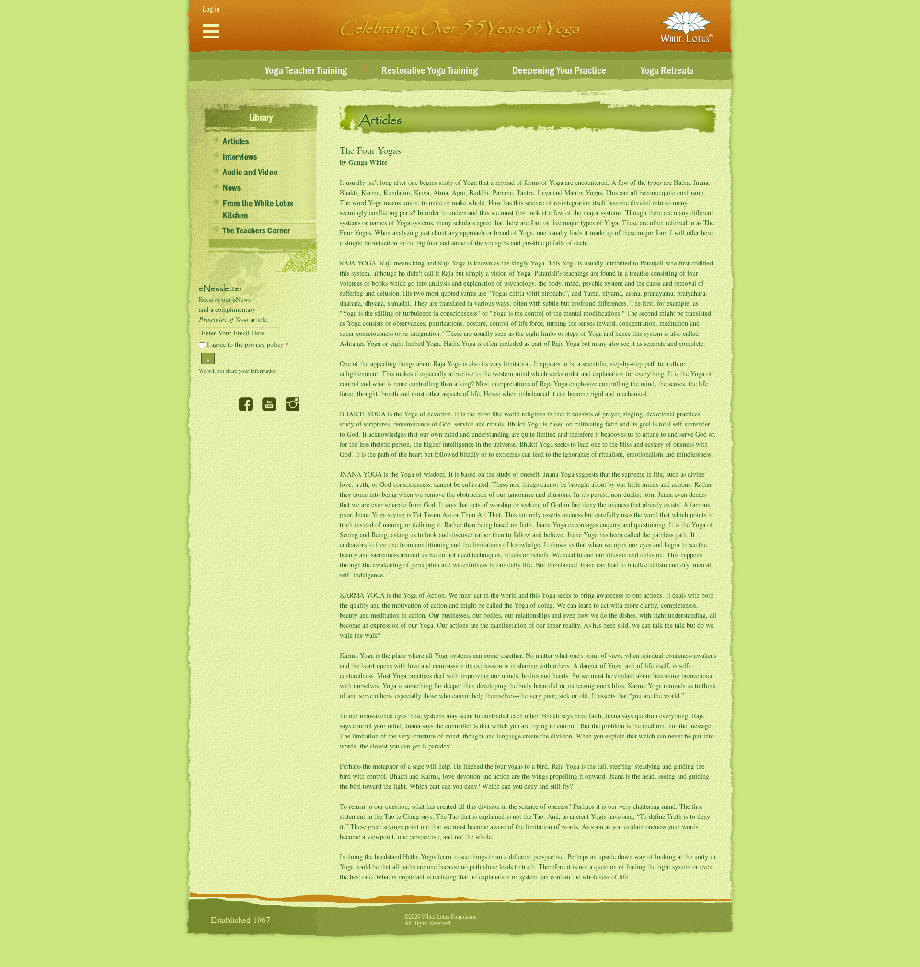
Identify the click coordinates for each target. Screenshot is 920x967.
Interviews (240, 157)
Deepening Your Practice (559, 71)
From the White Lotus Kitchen (258, 209)
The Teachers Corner (256, 231)
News (232, 188)
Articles (236, 142)
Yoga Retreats (667, 71)
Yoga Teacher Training (306, 71)
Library (261, 118)
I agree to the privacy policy (248, 344)
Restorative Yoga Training (429, 71)
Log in (211, 9)
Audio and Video (250, 172)
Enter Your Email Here (232, 333)
